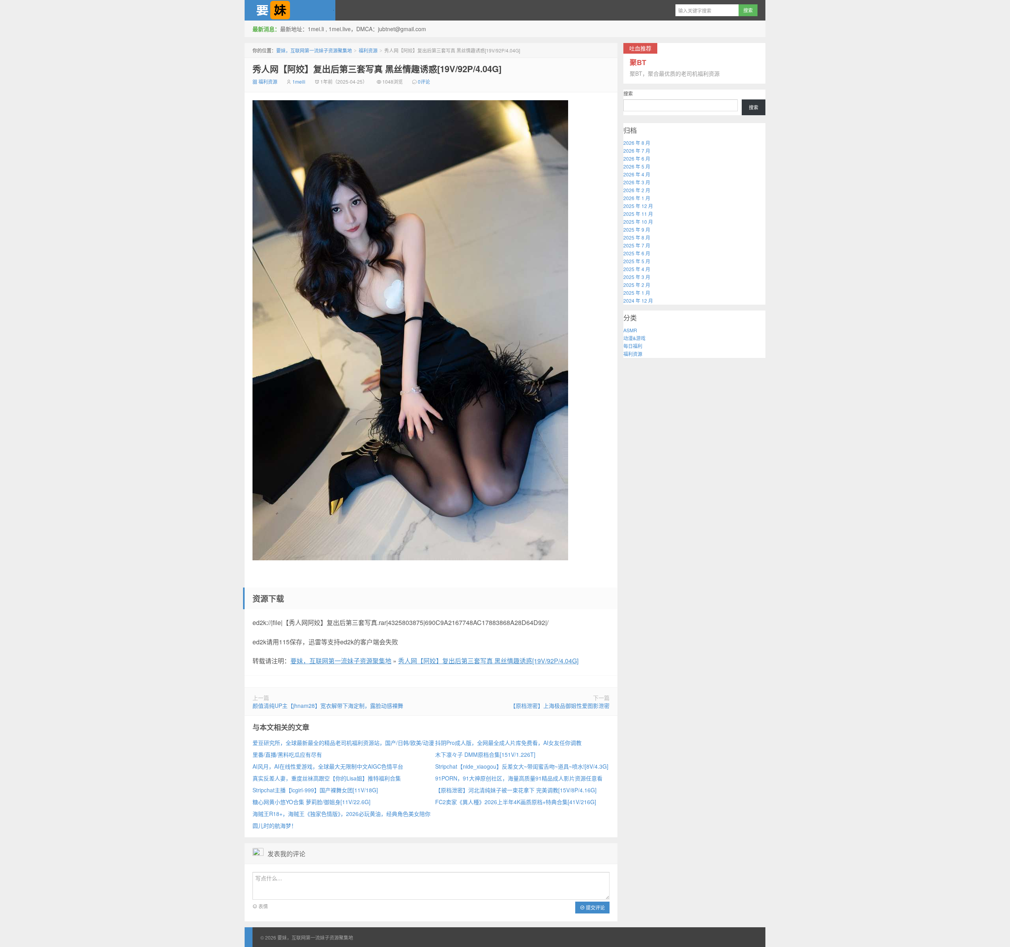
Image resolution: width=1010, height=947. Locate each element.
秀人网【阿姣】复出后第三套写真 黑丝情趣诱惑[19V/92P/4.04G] (376, 68)
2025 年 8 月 (636, 237)
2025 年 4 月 (636, 269)
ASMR (630, 330)
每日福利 (632, 345)
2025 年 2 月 (636, 284)
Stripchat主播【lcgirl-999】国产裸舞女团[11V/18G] (315, 790)
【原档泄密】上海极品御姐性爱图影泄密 (560, 705)
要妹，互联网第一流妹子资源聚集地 (290, 10)
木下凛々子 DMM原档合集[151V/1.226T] (485, 754)
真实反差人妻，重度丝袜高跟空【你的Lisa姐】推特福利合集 (326, 778)
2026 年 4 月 (636, 174)
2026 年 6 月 (636, 158)
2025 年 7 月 (636, 245)
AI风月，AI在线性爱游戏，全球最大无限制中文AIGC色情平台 (327, 766)
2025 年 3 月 (636, 276)
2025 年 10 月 (638, 221)
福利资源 (368, 50)
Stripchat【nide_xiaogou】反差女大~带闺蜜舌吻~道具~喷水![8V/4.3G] (521, 766)
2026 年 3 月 (636, 182)
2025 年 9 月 (636, 229)
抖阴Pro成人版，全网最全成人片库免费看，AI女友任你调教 (508, 743)
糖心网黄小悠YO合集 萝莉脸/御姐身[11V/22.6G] (311, 802)
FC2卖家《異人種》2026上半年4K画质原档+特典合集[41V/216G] (515, 802)
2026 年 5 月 (636, 166)
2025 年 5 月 (636, 261)
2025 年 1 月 (636, 292)
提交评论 (595, 907)
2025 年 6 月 (636, 253)
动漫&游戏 (634, 338)
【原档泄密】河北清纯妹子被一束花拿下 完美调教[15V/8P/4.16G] (516, 790)
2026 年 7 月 (636, 150)
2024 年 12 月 (638, 300)
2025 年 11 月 (638, 213)
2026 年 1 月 (636, 198)
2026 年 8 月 (636, 142)
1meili (298, 81)
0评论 (424, 81)
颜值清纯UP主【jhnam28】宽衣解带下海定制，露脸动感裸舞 (327, 705)
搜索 (628, 93)
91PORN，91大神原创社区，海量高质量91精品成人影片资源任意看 (518, 778)
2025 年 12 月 (638, 205)
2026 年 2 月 (636, 190)
